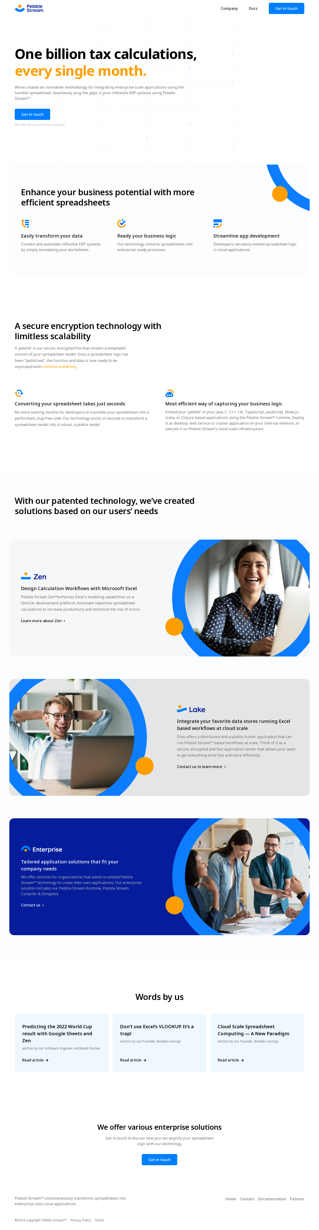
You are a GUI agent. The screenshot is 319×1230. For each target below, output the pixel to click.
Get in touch (286, 8)
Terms (99, 1220)
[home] (29, 8)
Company (229, 8)
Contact (247, 1198)
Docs (253, 8)
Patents (297, 1198)
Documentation (272, 1198)
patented (69, 500)
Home (230, 1198)
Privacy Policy (80, 1220)
